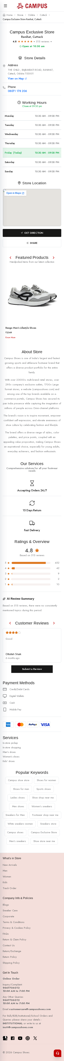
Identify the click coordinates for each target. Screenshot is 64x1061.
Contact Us (9, 945)
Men (5, 871)
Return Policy (10, 957)
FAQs (6, 934)
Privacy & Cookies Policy (17, 928)
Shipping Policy (11, 963)
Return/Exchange (12, 951)
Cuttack (43, 15)
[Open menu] (5, 5)
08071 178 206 (17, 91)
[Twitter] (35, 1038)
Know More (10, 337)
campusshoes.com (43, 389)
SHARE (34, 243)
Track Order (9, 888)
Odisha (31, 15)
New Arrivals (10, 865)
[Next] (53, 257)
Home (9, 15)
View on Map (16, 78)
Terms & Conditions (13, 922)
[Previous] (10, 257)
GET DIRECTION (33, 233)
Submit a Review (32, 669)
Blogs (6, 905)
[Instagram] (27, 1038)
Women (7, 876)
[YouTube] (20, 1038)
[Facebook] (12, 1038)
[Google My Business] (5, 1038)
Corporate (8, 916)
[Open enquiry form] (57, 1053)
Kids (5, 882)
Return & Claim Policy (14, 939)
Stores (20, 15)
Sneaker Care (10, 910)
